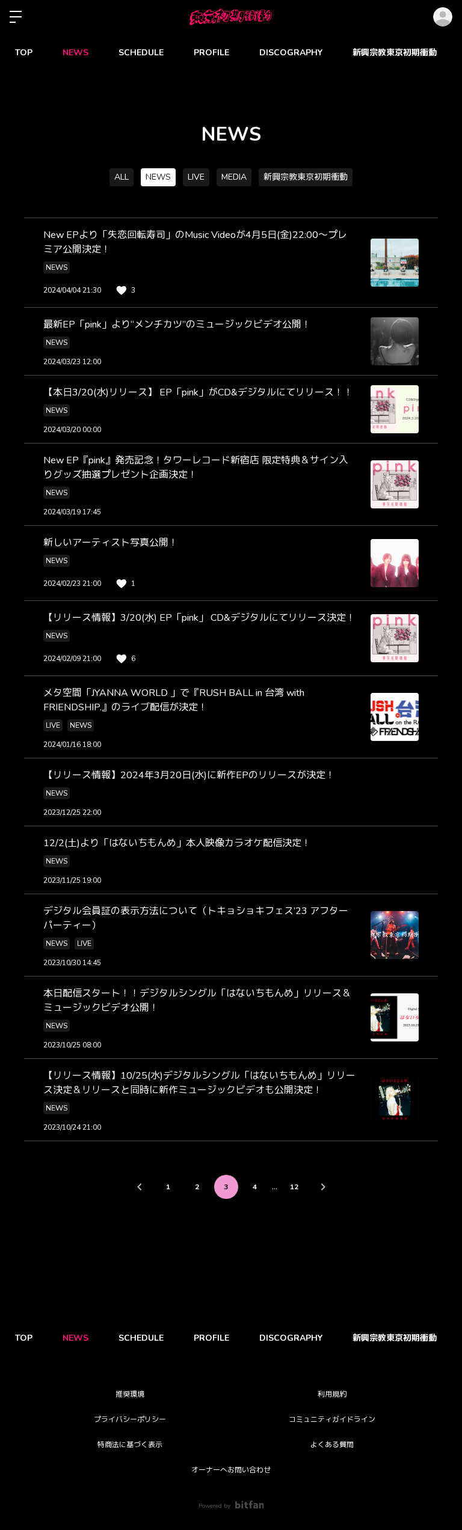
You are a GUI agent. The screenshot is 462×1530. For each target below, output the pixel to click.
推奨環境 (130, 1394)
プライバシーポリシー (130, 1419)
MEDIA (234, 177)
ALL (121, 177)
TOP (23, 52)
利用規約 (332, 1394)
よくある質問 (332, 1444)
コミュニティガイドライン (332, 1419)
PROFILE (211, 52)
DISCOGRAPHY (290, 52)
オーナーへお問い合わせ (231, 1470)
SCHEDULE (141, 52)
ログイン (442, 16)
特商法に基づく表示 (129, 1444)
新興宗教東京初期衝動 (395, 52)
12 (294, 1187)
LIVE (196, 177)
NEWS (75, 52)
